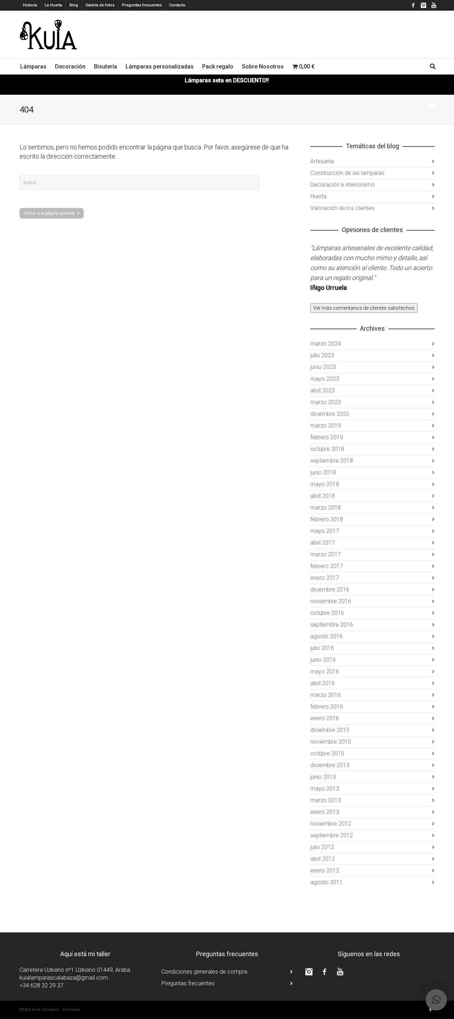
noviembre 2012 (330, 823)
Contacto (177, 5)
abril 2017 (322, 542)
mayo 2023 (324, 378)
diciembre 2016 (329, 589)
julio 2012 (322, 847)
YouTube (434, 5)
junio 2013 (323, 776)
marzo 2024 (325, 343)
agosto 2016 (326, 636)
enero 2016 (324, 718)
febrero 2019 (326, 437)
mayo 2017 (324, 531)
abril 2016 (322, 683)
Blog (74, 5)
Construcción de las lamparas (347, 173)
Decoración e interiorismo (342, 184)
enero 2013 (324, 812)
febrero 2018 (326, 519)
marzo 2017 (325, 554)
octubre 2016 (327, 613)
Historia (30, 5)
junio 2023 (323, 367)
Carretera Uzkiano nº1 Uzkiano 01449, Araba (75, 969)
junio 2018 (323, 472)
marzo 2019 (325, 425)
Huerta (318, 196)
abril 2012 (322, 858)
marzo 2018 (325, 507)
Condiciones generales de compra (204, 971)
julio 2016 (322, 648)
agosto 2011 (326, 882)
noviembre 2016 (330, 601)
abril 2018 (322, 495)
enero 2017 (324, 577)
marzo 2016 (325, 695)
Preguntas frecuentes (142, 5)
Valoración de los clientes (342, 208)
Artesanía (322, 161)
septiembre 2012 (331, 835)
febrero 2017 (326, 566)
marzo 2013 (325, 800)
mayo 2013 (324, 788)
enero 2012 (324, 870)
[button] (436, 999)
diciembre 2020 (329, 414)
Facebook (413, 5)
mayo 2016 (324, 671)
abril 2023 (322, 390)
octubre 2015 (327, 753)
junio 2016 (323, 659)
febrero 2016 (326, 706)
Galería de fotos (100, 5)
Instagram (423, 5)
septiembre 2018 (331, 460)
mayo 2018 (324, 484)
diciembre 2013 (329, 765)
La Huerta (53, 5)
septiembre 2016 (331, 624)
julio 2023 (322, 355)
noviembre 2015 (330, 741)
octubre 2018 (327, 449)
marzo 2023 (325, 402)
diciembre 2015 (329, 730)
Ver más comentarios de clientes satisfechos (364, 308)
